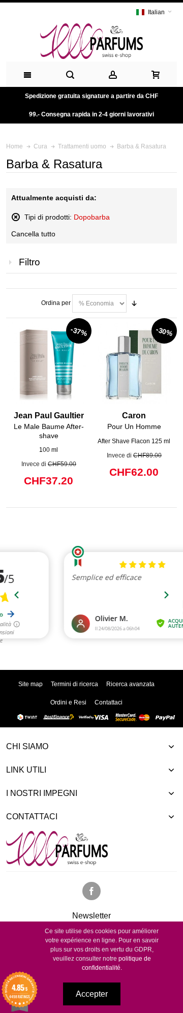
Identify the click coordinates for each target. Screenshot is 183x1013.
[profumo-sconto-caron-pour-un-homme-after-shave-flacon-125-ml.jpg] (134, 363)
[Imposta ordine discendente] (134, 303)
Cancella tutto (33, 234)
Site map (30, 684)
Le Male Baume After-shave (49, 425)
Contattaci (109, 702)
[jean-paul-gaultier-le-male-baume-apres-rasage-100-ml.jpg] (48, 363)
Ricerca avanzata (130, 684)
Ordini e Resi (68, 702)
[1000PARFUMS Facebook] (91, 891)
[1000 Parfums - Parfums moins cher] (91, 41)
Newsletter (91, 916)
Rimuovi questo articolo (15, 217)
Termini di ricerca (74, 684)
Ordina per (56, 302)
